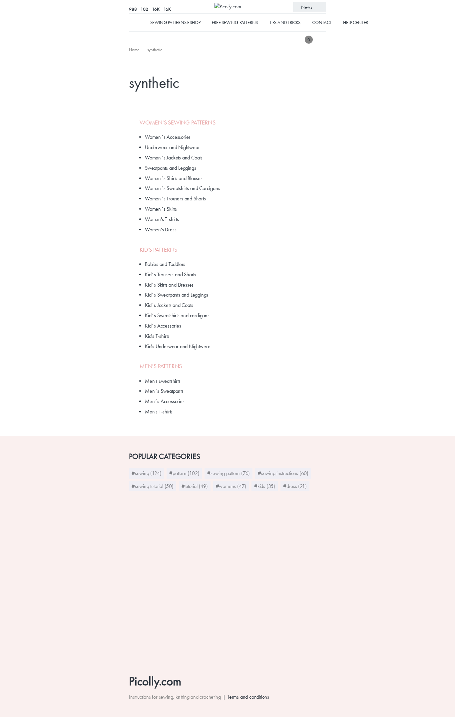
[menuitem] (135, 49)
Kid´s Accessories (163, 326)
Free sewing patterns (235, 22)
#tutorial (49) (195, 486)
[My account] (321, 39)
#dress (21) (295, 486)
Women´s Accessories (168, 137)
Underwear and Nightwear (172, 147)
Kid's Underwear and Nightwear (177, 346)
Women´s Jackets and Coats (174, 157)
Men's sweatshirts (163, 381)
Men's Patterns (161, 366)
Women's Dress (160, 229)
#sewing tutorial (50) (153, 486)
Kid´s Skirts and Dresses (169, 285)
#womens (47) (231, 486)
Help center (355, 22)
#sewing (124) (146, 473)
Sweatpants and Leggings (170, 168)
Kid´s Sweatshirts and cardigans (177, 315)
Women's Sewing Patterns (177, 122)
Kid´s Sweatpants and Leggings (176, 295)
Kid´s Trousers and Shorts (170, 274)
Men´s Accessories (165, 401)
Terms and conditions (248, 697)
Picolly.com (155, 681)
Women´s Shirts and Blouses (174, 178)
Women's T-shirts (162, 219)
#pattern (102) (184, 473)
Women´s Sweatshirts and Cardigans (182, 188)
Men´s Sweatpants (164, 391)
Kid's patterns (158, 249)
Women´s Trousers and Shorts (175, 198)
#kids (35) (264, 486)
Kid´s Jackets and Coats (169, 305)
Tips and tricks (284, 22)
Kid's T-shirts (157, 336)
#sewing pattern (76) (228, 473)
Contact (322, 22)
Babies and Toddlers (165, 264)
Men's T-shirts (159, 411)
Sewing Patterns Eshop (175, 22)
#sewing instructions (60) (283, 473)
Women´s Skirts (161, 209)
